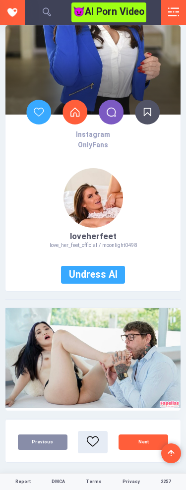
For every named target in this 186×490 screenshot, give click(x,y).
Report (23, 481)
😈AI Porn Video (108, 11)
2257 (166, 481)
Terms (94, 481)
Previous (42, 441)
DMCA (58, 481)
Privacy (131, 481)
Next (143, 441)
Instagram (93, 134)
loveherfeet (93, 236)
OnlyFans (93, 145)
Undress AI (93, 274)
